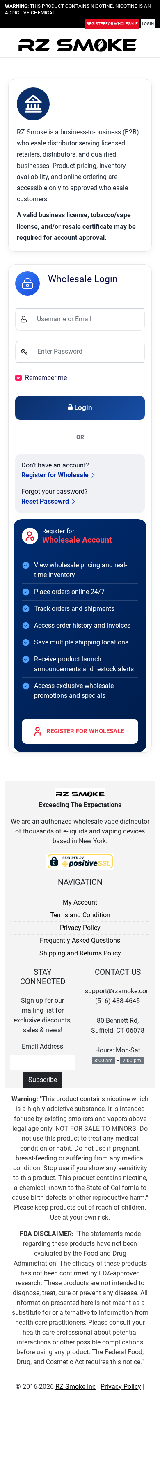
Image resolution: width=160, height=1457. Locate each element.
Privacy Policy (80, 928)
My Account (80, 902)
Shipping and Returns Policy (80, 953)
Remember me (46, 378)
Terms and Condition (80, 915)
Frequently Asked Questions (80, 940)
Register (112, 25)
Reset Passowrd (45, 501)
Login (148, 25)
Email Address (42, 1046)
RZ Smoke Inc (75, 1386)
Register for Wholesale (55, 475)
